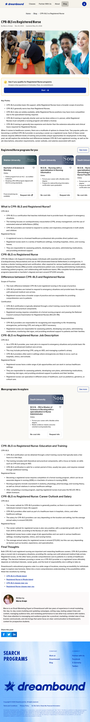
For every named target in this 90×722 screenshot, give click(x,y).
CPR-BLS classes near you (17, 583)
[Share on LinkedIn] (14, 634)
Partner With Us (45, 4)
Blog (65, 4)
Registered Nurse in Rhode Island (19, 579)
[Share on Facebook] (3, 634)
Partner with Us (78, 656)
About (57, 4)
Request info (25, 195)
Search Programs (15, 656)
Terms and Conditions (10, 706)
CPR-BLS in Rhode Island (16, 576)
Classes (32, 4)
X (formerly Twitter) (76, 664)
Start (43, 90)
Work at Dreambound (54, 657)
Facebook (76, 659)
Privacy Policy (24, 706)
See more (83, 150)
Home (28, 13)
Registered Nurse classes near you (20, 586)
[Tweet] (9, 634)
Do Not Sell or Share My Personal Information (46, 706)
